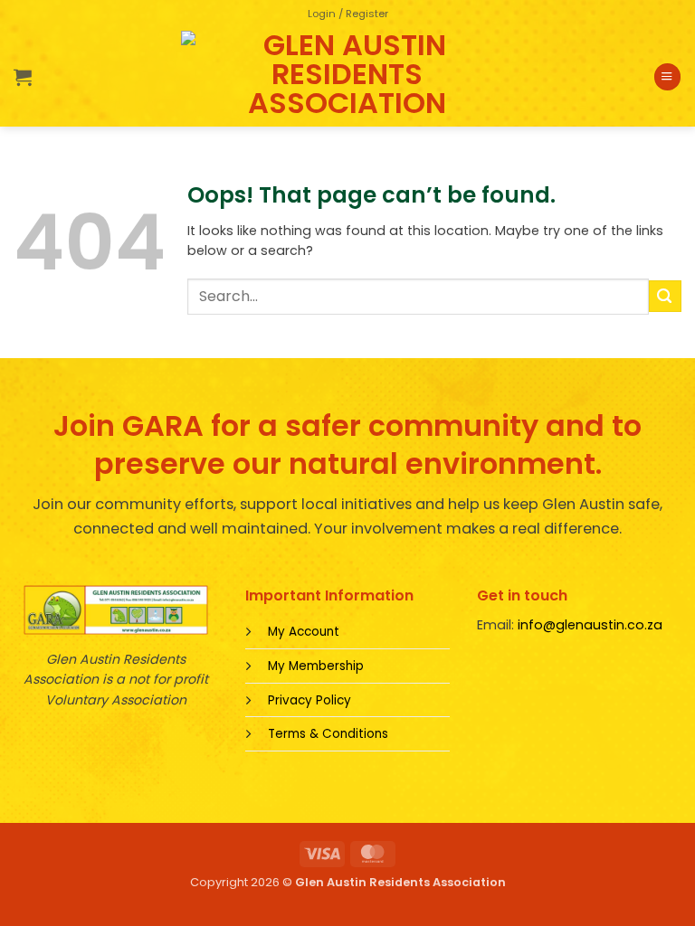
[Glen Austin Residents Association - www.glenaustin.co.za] (347, 77)
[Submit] (665, 296)
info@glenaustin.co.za (590, 625)
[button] (348, 13)
